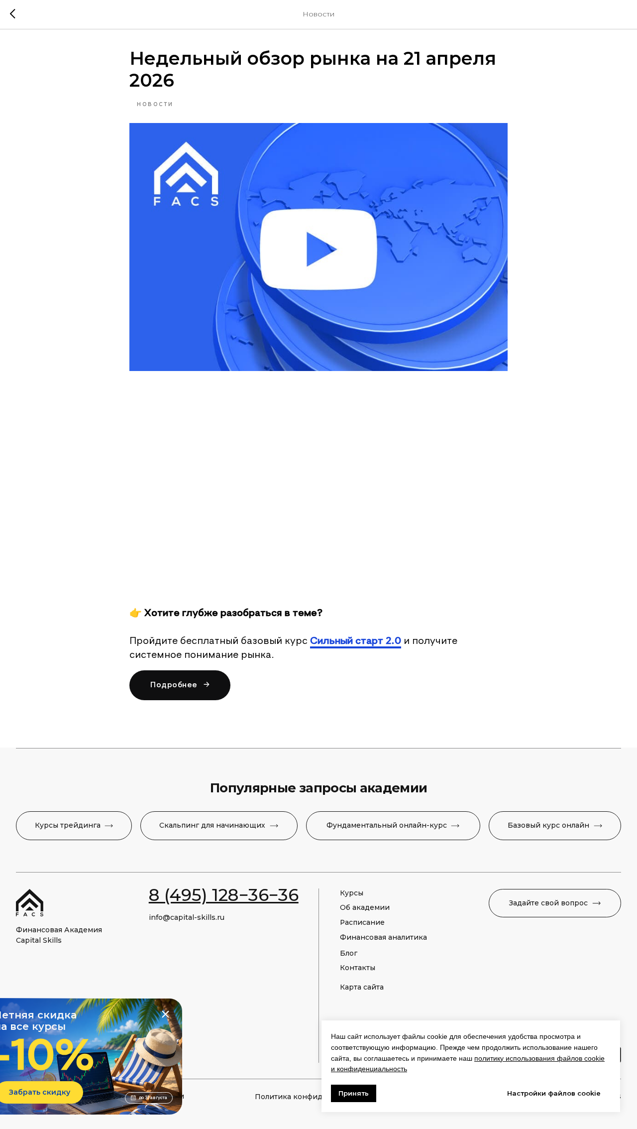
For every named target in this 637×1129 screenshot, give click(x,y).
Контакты (357, 968)
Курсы (351, 893)
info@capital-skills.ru (186, 917)
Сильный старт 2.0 (355, 641)
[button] (555, 903)
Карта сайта (362, 987)
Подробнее (180, 685)
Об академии (365, 907)
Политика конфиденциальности (316, 1097)
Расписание (362, 922)
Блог (348, 953)
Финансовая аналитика (383, 937)
